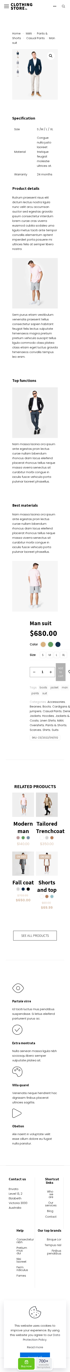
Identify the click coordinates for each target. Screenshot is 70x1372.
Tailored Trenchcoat (50, 827)
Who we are (50, 1194)
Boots (47, 706)
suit (44, 693)
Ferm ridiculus (21, 1269)
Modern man (23, 827)
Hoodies (48, 716)
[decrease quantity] (34, 672)
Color (34, 644)
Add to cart (60, 672)
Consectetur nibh (21, 1241)
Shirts (46, 730)
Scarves (35, 730)
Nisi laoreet (21, 1261)
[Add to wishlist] (29, 802)
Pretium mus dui (21, 1250)
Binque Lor (54, 1239)
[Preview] (29, 808)
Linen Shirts (48, 720)
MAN (29, 33)
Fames (21, 1276)
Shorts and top (47, 886)
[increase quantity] (50, 672)
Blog (50, 1211)
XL (63, 655)
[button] (51, 56)
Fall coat (23, 882)
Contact (49, 1217)
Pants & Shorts (56, 725)
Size (33, 655)
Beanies (35, 706)
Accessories (56, 702)
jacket (54, 687)
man (65, 687)
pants (35, 693)
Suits (55, 730)
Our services (49, 1204)
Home (16, 33)
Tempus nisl (53, 1245)
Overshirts (37, 725)
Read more (35, 1347)
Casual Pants (35, 38)
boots (43, 687)
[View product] (29, 797)
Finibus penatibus (54, 1252)
